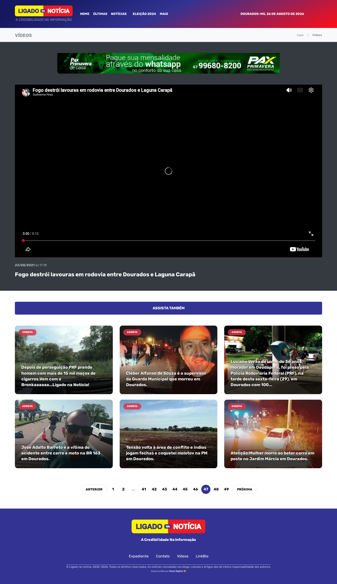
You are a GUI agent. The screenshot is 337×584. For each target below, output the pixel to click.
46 (195, 489)
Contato (163, 556)
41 (144, 489)
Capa (300, 35)
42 (154, 489)
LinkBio (202, 556)
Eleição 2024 (144, 14)
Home (84, 14)
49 (226, 489)
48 (216, 489)
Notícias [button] (119, 14)
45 (185, 489)
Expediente (139, 556)
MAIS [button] (164, 14)
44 (174, 489)
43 (164, 489)
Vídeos (182, 556)
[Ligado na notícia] (44, 11)
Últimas (100, 14)
